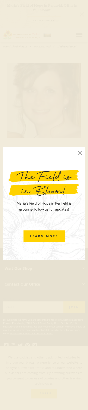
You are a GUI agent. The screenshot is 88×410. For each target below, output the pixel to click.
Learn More (44, 236)
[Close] (80, 152)
